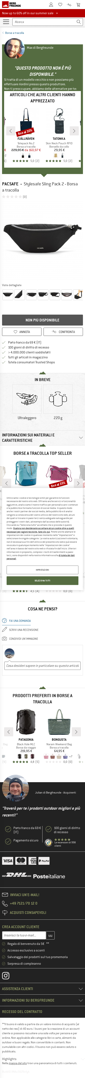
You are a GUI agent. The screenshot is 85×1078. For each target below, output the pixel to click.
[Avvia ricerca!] (79, 22)
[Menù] (6, 21)
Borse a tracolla (14, 33)
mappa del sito (18, 1063)
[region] (42, 539)
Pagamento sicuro (25, 840)
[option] (42, 240)
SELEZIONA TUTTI (43, 580)
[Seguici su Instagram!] (8, 977)
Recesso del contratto (22, 1011)
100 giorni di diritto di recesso (28, 347)
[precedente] (10, 130)
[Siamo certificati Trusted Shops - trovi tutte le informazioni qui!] (49, 843)
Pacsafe (10, 184)
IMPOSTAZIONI (42, 569)
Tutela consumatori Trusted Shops (31, 362)
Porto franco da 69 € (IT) (24, 342)
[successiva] (74, 130)
